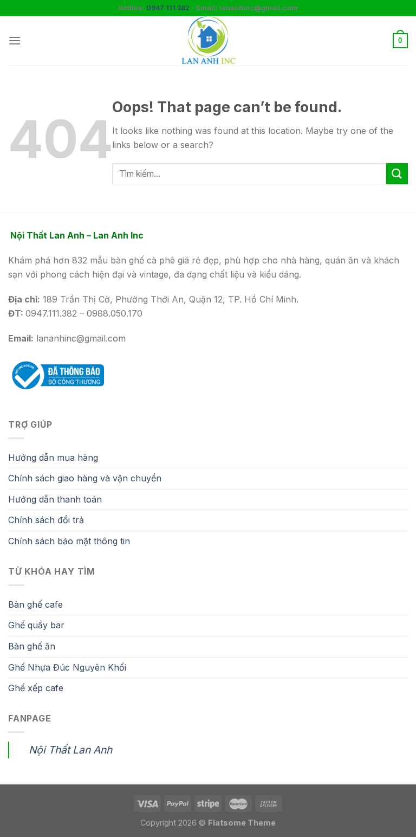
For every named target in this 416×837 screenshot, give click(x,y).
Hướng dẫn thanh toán (55, 499)
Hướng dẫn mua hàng (53, 457)
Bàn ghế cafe (35, 604)
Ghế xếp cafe (35, 688)
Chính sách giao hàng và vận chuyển (84, 478)
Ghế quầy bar (36, 625)
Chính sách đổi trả (46, 519)
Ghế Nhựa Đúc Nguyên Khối (67, 667)
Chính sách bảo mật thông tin (69, 541)
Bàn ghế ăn (31, 646)
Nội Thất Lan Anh (70, 749)
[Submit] (397, 173)
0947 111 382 (168, 8)
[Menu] (14, 40)
